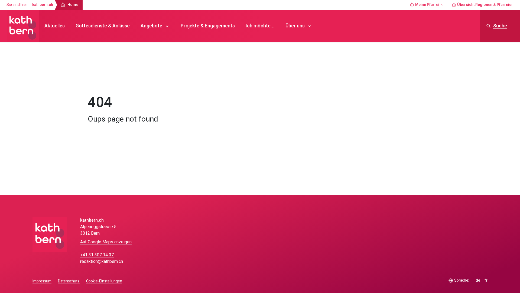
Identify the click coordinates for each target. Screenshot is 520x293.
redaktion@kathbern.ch (101, 261)
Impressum (41, 281)
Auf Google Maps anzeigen (106, 242)
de (478, 280)
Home (98, 79)
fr (486, 280)
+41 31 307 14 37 (97, 255)
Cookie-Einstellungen (104, 281)
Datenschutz (69, 281)
